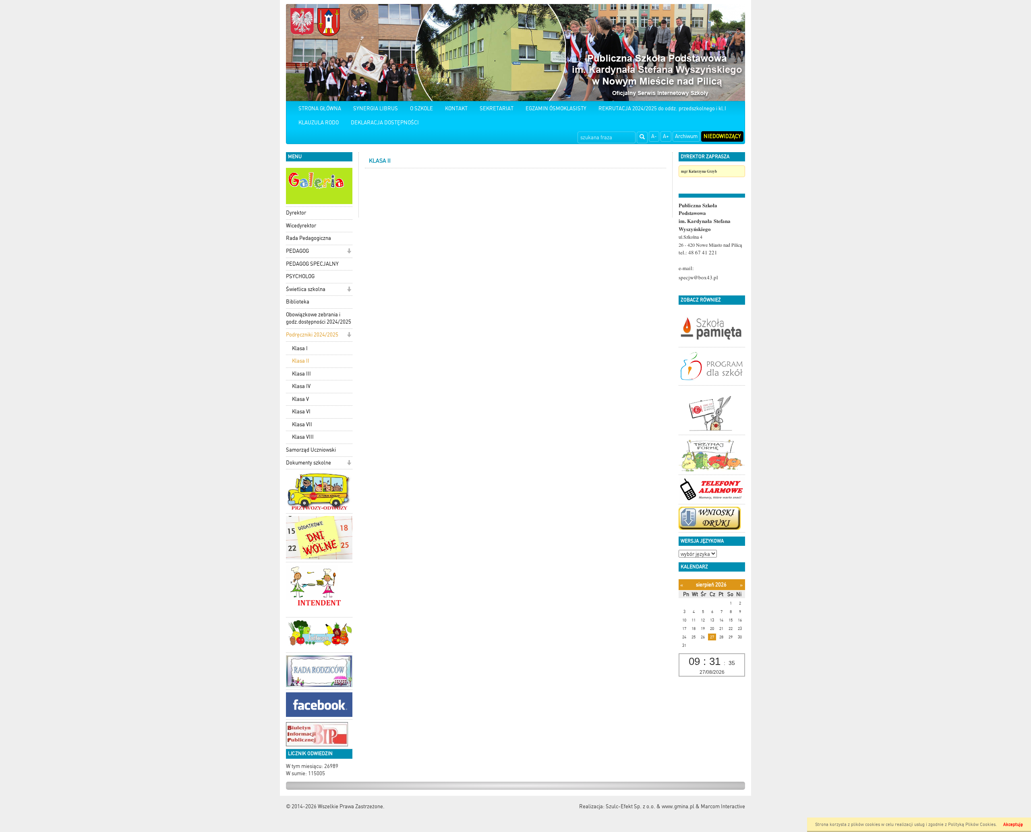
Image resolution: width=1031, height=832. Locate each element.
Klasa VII (302, 424)
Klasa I (300, 348)
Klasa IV (301, 386)
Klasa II (300, 361)
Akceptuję (1013, 824)
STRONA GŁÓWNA (319, 108)
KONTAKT (456, 108)
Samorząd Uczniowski (311, 450)
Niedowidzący (722, 136)
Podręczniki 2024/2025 (312, 335)
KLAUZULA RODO (318, 123)
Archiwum (686, 136)
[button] (349, 251)
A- (654, 136)
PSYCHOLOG (300, 276)
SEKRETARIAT (496, 108)
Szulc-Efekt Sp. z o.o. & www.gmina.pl (650, 806)
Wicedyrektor (301, 226)
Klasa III (301, 374)
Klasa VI (301, 412)
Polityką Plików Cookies (972, 824)
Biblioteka (297, 302)
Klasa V (300, 399)
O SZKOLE (421, 108)
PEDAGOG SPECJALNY (312, 264)
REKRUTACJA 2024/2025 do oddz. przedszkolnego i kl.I (662, 108)
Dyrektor (296, 213)
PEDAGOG (297, 251)
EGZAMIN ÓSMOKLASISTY (556, 108)
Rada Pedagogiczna (308, 238)
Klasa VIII (303, 437)
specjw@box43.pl (698, 277)
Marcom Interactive (723, 806)
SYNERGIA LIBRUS (375, 108)
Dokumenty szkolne (308, 463)
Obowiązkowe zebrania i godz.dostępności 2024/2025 (318, 318)
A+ (666, 136)
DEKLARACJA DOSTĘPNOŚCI (385, 123)
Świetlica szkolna (305, 289)
